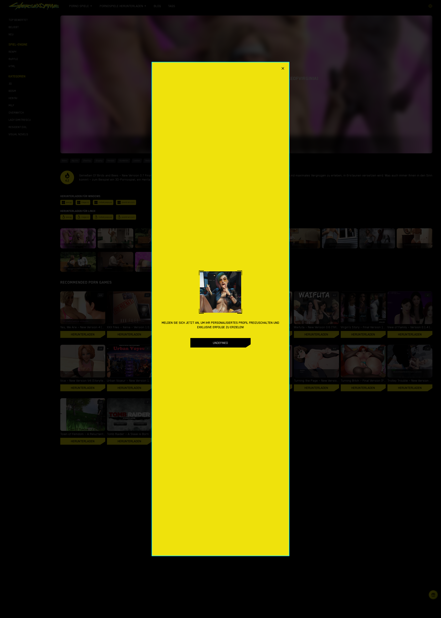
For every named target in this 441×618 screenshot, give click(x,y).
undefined (220, 343)
